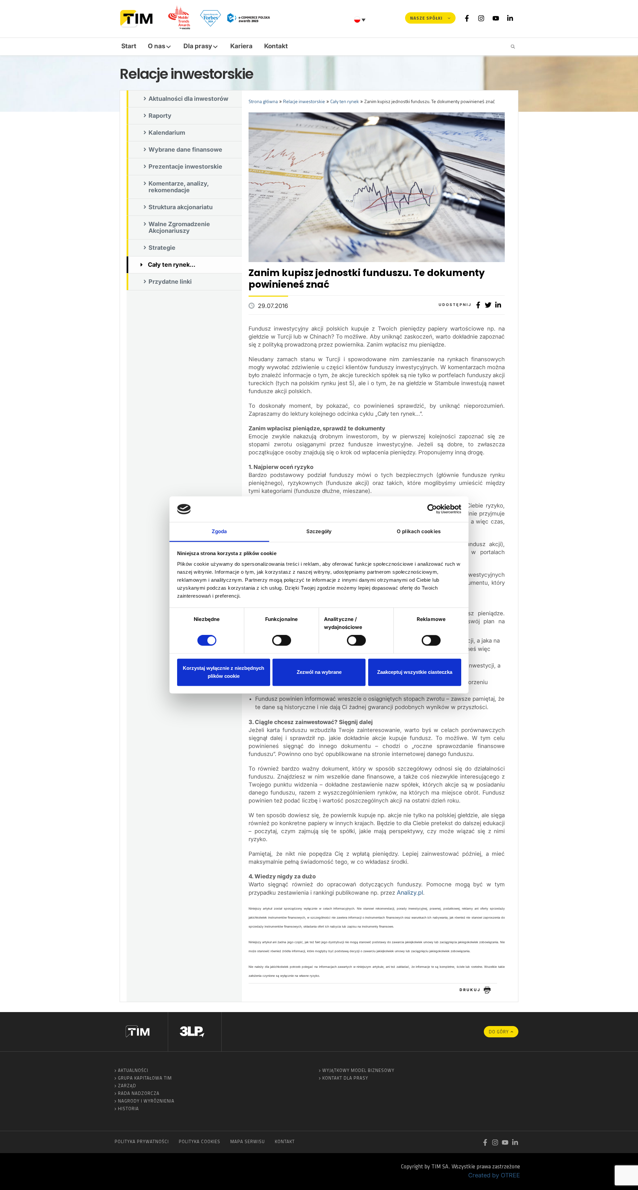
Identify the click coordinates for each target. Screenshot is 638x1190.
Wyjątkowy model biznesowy (358, 1070)
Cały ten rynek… (171, 264)
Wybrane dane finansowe (185, 149)
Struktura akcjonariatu (181, 207)
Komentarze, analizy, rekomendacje (179, 187)
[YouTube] (495, 18)
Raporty (160, 115)
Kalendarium (167, 132)
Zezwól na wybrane (319, 672)
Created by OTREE (494, 1175)
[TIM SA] (138, 18)
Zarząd (127, 1085)
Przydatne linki (170, 281)
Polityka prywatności (142, 1141)
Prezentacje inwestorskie (185, 166)
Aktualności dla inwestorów (188, 98)
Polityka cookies (199, 1141)
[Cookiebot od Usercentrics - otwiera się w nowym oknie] (432, 509)
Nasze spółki (426, 18)
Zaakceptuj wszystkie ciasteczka (414, 672)
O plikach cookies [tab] (419, 531)
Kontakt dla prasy (345, 1078)
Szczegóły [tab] (319, 531)
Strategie (162, 247)
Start (128, 46)
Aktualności (133, 1070)
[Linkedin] (510, 18)
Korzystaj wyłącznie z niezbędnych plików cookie (223, 672)
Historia (128, 1108)
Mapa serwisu (247, 1141)
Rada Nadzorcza (139, 1093)
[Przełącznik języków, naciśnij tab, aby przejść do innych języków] (360, 20)
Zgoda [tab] (219, 531)
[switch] (281, 640)
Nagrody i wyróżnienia (146, 1101)
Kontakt (276, 46)
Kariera (241, 46)
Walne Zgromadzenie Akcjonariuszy (179, 227)
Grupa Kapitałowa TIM (145, 1078)
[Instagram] (481, 18)
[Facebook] (467, 18)
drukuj (470, 989)
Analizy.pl (410, 892)
